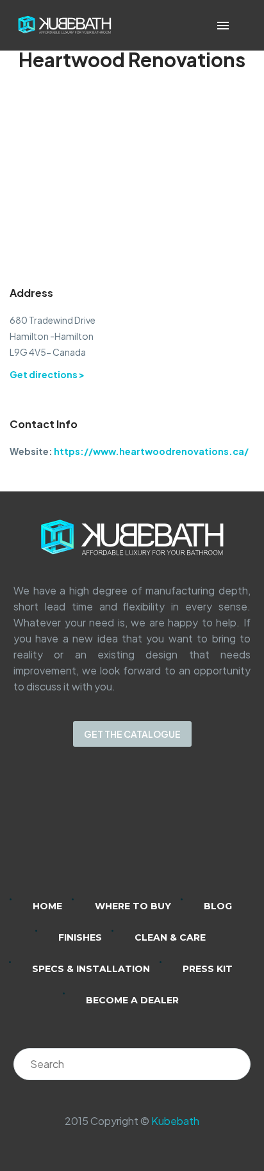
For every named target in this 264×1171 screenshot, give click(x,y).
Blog (218, 906)
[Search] (235, 1064)
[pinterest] (182, 831)
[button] (241, 25)
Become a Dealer (132, 1000)
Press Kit (208, 969)
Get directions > (47, 374)
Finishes (80, 937)
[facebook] (148, 831)
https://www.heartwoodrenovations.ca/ (151, 451)
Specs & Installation (91, 969)
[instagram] (115, 831)
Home (47, 906)
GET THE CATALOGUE (132, 734)
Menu (223, 25)
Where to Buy (133, 906)
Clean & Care (170, 937)
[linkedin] (82, 831)
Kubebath (175, 1120)
